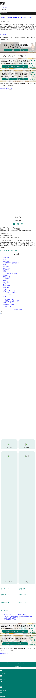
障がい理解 (6, 285)
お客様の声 (6, 261)
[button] (18, 88)
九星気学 (6, 270)
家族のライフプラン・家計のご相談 (15, 614)
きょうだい (6, 278)
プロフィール (7, 294)
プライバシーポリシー (10, 299)
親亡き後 (6, 266)
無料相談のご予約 (8, 304)
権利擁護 (6, 282)
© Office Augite (18, 309)
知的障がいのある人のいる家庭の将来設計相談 (18, 616)
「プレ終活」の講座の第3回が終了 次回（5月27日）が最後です (16, 17)
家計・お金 (6, 277)
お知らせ (6, 257)
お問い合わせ (7, 302)
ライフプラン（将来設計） (11, 263)
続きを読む (3, 34)
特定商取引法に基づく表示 (11, 301)
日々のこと (6, 275)
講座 (4, 271)
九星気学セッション (10, 619)
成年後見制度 (7, 268)
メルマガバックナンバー (10, 292)
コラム (5, 296)
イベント (6, 259)
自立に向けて (7, 287)
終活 (4, 280)
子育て (5, 289)
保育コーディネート (9, 291)
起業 (4, 264)
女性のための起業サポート (12, 618)
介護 (4, 284)
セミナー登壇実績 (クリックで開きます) (14, 56)
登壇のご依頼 (7, 306)
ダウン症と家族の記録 (10, 273)
